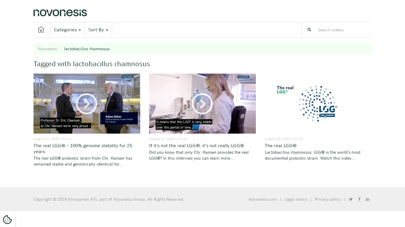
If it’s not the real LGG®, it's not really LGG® (196, 145)
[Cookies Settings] (7, 219)
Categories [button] (66, 30)
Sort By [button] (96, 30)
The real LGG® (280, 145)
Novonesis (47, 48)
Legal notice (296, 199)
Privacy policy (328, 199)
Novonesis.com (263, 199)
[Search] (309, 30)
